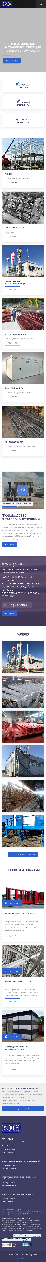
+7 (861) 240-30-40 (9, 1149)
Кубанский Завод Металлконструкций (27, 1235)
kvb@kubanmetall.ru (9, 1168)
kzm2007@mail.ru (8, 1152)
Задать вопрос (23, 1109)
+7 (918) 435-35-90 (9, 1183)
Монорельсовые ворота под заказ (19, 913)
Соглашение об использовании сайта (16, 1218)
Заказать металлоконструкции (18, 981)
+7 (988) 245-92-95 (9, 1165)
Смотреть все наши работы (23, 854)
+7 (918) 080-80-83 (9, 1199)
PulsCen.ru (37, 1237)
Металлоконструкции (15, 334)
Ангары (8, 174)
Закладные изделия (14, 228)
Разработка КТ (23, 1258)
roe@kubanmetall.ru (9, 1186)
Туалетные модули (14, 388)
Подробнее (13, 182)
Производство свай (14, 442)
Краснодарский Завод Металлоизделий (16, 1239)
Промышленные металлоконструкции (15, 283)
